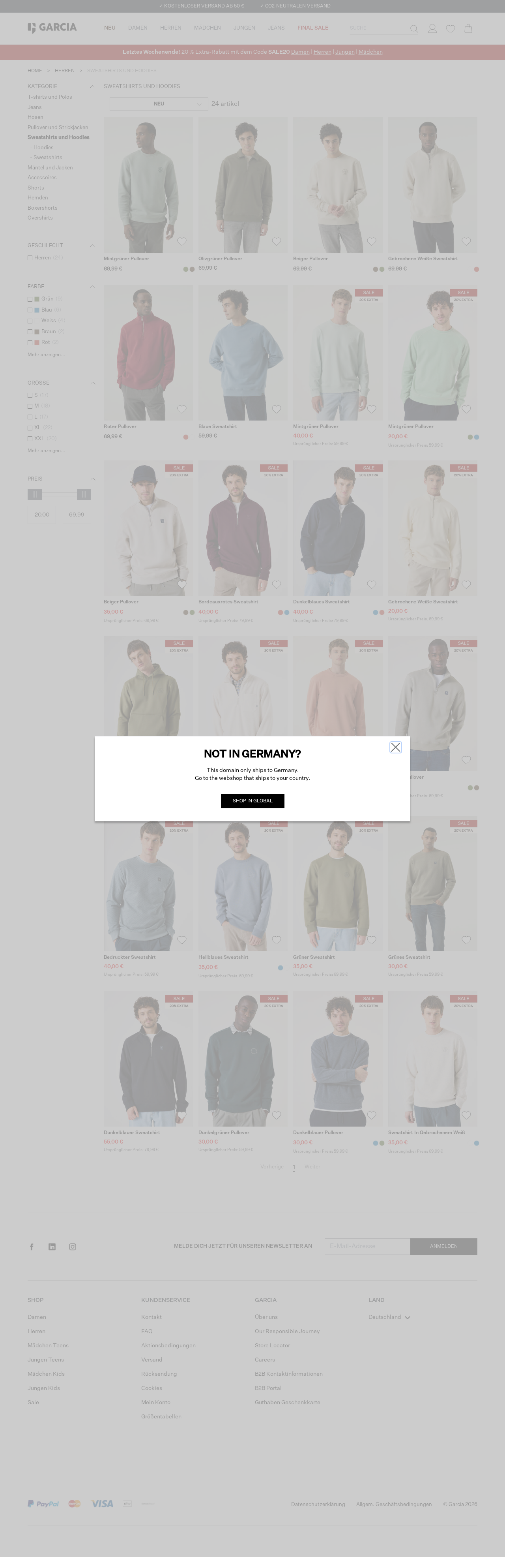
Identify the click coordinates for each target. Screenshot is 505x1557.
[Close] (395, 747)
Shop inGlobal (253, 801)
